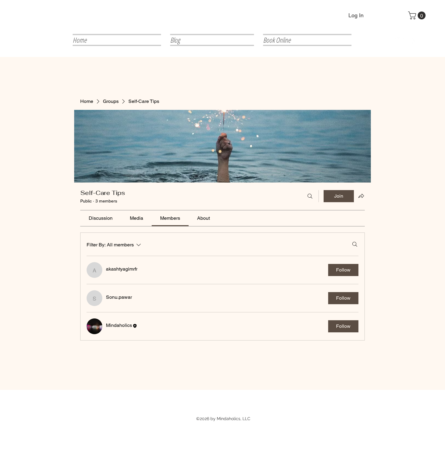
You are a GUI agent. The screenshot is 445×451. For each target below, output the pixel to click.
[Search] (310, 196)
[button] (417, 15)
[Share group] (361, 195)
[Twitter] (400, 41)
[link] (101, 218)
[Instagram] (415, 41)
